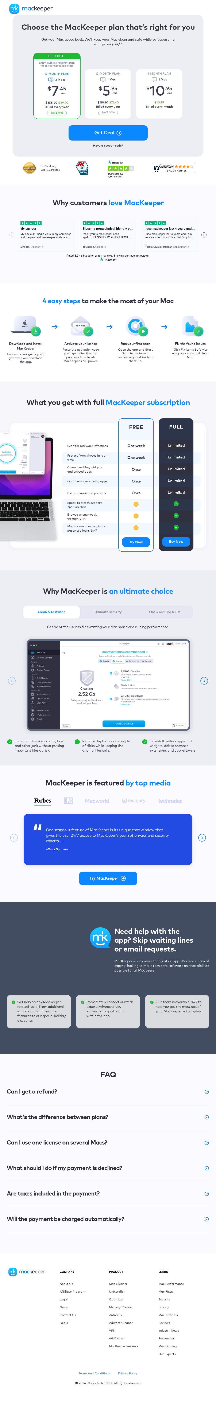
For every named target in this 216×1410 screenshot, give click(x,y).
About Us (66, 1284)
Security (164, 1299)
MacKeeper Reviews (123, 1346)
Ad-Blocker (117, 1338)
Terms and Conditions (94, 1373)
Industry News (168, 1330)
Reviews (164, 1323)
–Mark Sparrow (57, 849)
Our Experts (167, 1354)
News (64, 1307)
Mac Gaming (167, 1346)
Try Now (136, 542)
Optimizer (116, 1299)
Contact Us (68, 1315)
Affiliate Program (72, 1291)
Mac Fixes (165, 1291)
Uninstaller (117, 1291)
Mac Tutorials (168, 1315)
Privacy (163, 1307)
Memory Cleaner (121, 1307)
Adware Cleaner (121, 1323)
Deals (64, 1323)
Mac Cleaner (118, 1284)
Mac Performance (171, 1284)
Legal (64, 1299)
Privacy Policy (127, 1373)
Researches (166, 1338)
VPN (112, 1330)
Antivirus (115, 1315)
